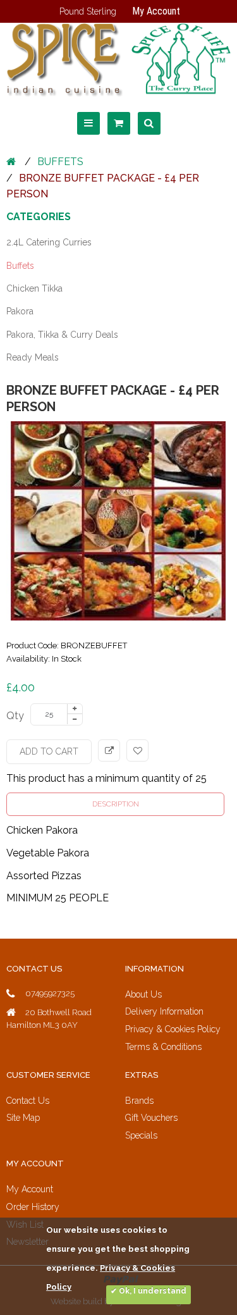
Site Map (23, 1118)
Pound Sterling (87, 11)
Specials (141, 1135)
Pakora (19, 311)
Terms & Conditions (163, 1047)
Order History (32, 1207)
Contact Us (27, 1101)
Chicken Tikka (34, 288)
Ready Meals (32, 357)
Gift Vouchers (151, 1118)
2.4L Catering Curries (49, 242)
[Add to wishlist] (137, 750)
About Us (143, 994)
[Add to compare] (109, 750)
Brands (139, 1101)
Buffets (60, 162)
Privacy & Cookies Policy (173, 1029)
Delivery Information (164, 1011)
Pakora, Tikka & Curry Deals (62, 335)
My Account (156, 11)
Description (115, 803)
